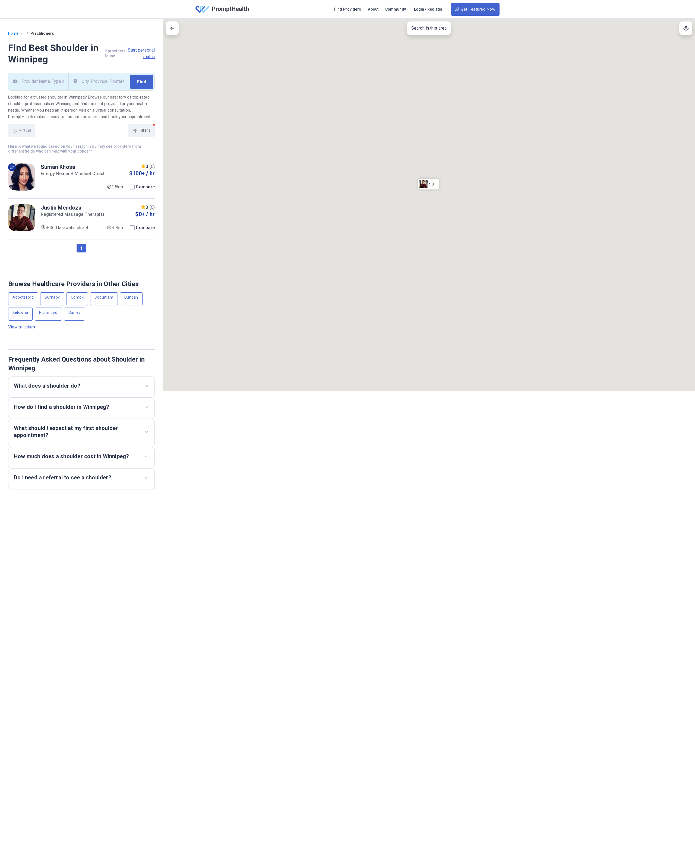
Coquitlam (103, 297)
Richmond (48, 312)
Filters (143, 130)
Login (419, 9)
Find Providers (347, 9)
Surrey (74, 312)
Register (435, 9)
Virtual (24, 130)
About (373, 9)
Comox (77, 297)
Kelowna (20, 312)
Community (395, 9)
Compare (145, 186)
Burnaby (52, 297)
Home (13, 33)
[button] (428, 184)
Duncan (131, 297)
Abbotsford (23, 297)
